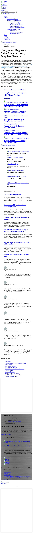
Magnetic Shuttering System (14, 22)
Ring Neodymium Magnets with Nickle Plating (15, 94)
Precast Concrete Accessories (17, 27)
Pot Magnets (13, 30)
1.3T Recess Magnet (10, 366)
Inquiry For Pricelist (6, 434)
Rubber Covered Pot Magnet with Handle (15, 363)
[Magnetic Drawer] (18, 184)
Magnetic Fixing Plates (16, 26)
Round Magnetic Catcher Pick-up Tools (14, 127)
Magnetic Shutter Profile (16, 24)
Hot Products (7, 472)
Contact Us (7, 39)
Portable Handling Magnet (11, 376)
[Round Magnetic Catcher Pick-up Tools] (10, 124)
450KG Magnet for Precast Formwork (14, 369)
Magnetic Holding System (13, 29)
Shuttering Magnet (15, 23)
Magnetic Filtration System (14, 20)
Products (6, 17)
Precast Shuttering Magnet (12, 194)
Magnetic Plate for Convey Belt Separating (15, 141)
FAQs (5, 36)
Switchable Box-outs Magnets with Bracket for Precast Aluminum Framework (16, 106)
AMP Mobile (7, 475)
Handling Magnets (15, 33)
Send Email (3, 483)
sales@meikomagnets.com (14, 421)
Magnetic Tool (7, 479)
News (5, 35)
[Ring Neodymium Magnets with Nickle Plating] (14, 89)
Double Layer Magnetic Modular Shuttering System (15, 205)
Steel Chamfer (8, 364)
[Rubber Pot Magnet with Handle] (15, 170)
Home (5, 16)
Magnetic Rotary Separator (12, 373)
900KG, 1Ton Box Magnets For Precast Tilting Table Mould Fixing (15, 112)
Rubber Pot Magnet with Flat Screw (16, 178)
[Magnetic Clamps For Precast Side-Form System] (12, 164)
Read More (7, 98)
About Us (6, 38)
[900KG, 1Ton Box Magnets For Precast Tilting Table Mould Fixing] (11, 109)
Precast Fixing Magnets (11, 367)
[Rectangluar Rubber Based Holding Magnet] (18, 151)
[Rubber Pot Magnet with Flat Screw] (16, 176)
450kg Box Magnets (14, 66)
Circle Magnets (9, 67)
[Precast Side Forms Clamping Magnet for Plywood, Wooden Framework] (11, 130)
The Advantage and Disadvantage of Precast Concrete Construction (16, 230)
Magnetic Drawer (11, 186)
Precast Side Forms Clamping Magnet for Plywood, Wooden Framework (16, 134)
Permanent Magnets (9, 476)
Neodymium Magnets (12, 19)
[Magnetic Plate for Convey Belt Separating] (18, 138)
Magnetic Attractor (9, 372)
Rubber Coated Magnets (16, 32)
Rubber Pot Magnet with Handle (15, 172)
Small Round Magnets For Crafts (13, 374)
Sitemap (6, 473)
